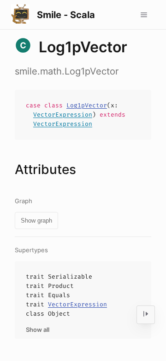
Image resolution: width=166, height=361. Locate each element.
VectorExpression (62, 114)
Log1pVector (86, 105)
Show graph (36, 220)
